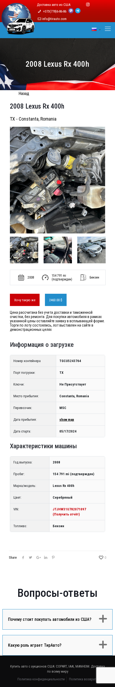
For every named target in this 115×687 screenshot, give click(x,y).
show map (66, 420)
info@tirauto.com (54, 19)
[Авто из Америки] (18, 31)
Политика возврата (83, 679)
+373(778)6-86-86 (55, 11)
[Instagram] (88, 4)
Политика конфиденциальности (41, 679)
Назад (23, 93)
